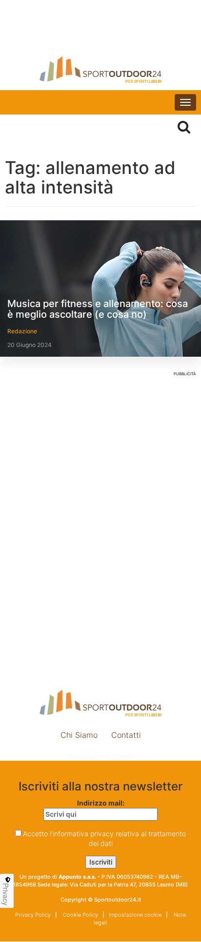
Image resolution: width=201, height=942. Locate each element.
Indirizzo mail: (100, 803)
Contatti (126, 735)
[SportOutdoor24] (100, 69)
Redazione (22, 331)
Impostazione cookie (100, 755)
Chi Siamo (79, 735)
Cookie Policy (79, 914)
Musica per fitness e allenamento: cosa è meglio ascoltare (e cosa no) (97, 309)
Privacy (6, 894)
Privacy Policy (33, 914)
